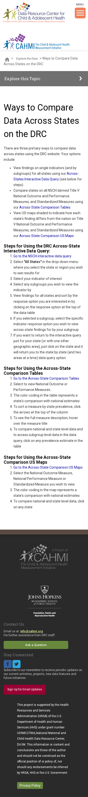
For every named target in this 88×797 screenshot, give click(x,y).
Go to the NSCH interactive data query (42, 256)
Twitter (16, 664)
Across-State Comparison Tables (44, 207)
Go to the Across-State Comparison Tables (46, 378)
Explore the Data (27, 58)
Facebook (8, 664)
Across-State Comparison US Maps (46, 236)
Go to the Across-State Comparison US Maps (48, 467)
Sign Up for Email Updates (24, 689)
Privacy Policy (30, 785)
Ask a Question (36, 645)
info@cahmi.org (31, 631)
